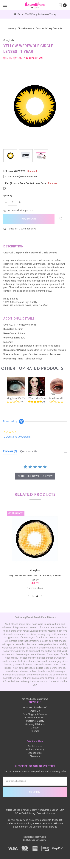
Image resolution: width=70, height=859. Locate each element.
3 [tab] (37, 596)
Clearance (35, 756)
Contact (35, 727)
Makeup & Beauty (35, 749)
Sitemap (35, 731)
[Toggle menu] (5, 5)
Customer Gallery (35, 721)
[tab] (10, 452)
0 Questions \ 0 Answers (17, 436)
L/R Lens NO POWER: (20, 171)
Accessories (35, 753)
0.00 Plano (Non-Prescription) (23, 176)
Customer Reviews (35, 717)
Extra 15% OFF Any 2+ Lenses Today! (37, 14)
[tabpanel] (35, 550)
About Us (35, 711)
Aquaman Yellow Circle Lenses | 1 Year (35, 575)
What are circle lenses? (35, 707)
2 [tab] (33, 596)
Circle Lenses (35, 746)
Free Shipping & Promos (35, 714)
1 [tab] (28, 596)
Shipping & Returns (35, 724)
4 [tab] (41, 596)
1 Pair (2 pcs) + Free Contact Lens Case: (30, 183)
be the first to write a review (35, 476)
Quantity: (8, 195)
